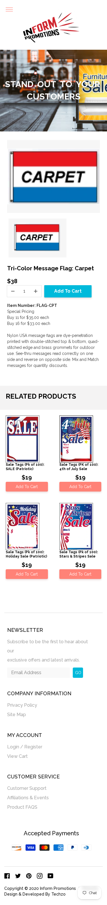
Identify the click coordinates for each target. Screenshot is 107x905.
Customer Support (27, 788)
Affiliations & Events (28, 797)
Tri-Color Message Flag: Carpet (50, 268)
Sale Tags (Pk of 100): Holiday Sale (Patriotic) (26, 554)
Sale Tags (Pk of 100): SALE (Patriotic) (25, 467)
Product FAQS (22, 807)
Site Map (16, 714)
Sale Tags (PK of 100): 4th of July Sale (78, 467)
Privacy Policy (22, 705)
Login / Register (24, 747)
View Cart (17, 756)
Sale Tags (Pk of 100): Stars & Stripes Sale (78, 554)
